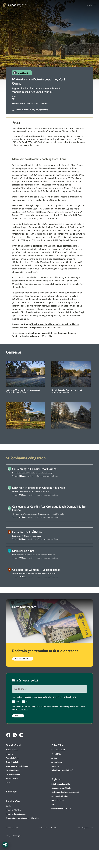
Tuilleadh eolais (21, 659)
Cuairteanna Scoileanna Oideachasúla (65, 792)
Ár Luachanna (56, 762)
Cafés (8, 782)
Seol (16, 716)
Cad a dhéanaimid (58, 750)
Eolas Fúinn (57, 745)
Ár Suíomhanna (12, 750)
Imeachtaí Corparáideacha (15, 814)
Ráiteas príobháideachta (48, 828)
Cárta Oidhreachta (13, 774)
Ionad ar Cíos (13, 801)
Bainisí (8, 806)
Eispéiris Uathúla (12, 762)
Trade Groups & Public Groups (17, 766)
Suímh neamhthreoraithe (60, 784)
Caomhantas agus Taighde (61, 788)
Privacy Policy (22, 710)
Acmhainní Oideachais (59, 796)
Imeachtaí (9, 754)
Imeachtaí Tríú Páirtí (13, 810)
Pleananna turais (12, 778)
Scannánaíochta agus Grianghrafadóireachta (22, 818)
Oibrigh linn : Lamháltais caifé (62, 770)
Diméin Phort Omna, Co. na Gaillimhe (30, 104)
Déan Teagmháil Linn (85, 828)
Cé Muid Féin (56, 754)
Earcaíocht (11, 792)
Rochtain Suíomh (12, 758)
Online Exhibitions (58, 800)
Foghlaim (56, 779)
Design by (13, 836)
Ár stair (54, 758)
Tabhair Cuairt (13, 745)
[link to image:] (25, 422)
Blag (53, 804)
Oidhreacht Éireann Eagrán (61, 808)
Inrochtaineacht (12, 828)
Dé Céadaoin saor (12, 770)
